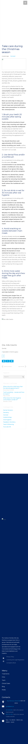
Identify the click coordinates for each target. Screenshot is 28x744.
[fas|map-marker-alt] (4, 702)
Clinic (3, 677)
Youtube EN (7, 427)
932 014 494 (9, 714)
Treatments (5, 674)
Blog (3, 686)
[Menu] (25, 3)
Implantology (7, 417)
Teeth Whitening (8, 424)
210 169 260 (9, 710)
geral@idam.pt (10, 706)
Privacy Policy (10, 656)
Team (3, 680)
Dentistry (6, 412)
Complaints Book (11, 663)
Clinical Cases (6, 683)
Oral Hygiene (7, 419)
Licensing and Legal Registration (15, 659)
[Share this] (4, 361)
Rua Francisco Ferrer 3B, (13, 701)
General (12, 56)
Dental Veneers (8, 410)
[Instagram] (3, 661)
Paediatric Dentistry (9, 422)
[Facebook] (3, 658)
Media (4, 690)
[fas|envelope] (4, 706)
